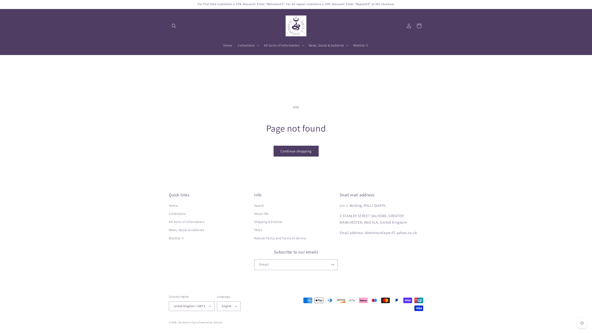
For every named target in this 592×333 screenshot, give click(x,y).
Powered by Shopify (210, 322)
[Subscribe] (332, 264)
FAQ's (258, 230)
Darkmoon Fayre (188, 322)
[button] (174, 26)
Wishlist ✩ (176, 238)
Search (259, 206)
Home (173, 206)
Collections (177, 214)
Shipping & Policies (268, 222)
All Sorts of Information (186, 222)
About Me (261, 214)
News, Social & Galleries (186, 230)
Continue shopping (296, 151)
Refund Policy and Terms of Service (280, 238)
